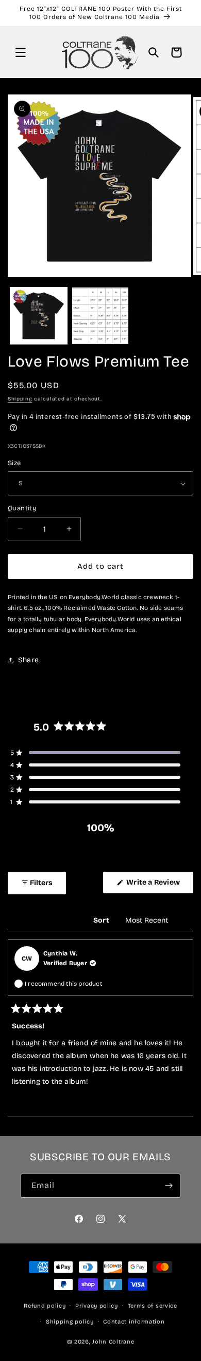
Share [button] (28, 660)
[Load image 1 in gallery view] (38, 315)
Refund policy (44, 1305)
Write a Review (159, 885)
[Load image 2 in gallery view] (100, 315)
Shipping (20, 399)
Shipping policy (70, 1321)
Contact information (133, 1321)
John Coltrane (113, 1341)
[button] (20, 52)
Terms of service (152, 1305)
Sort (102, 920)
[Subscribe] (168, 1186)
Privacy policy (96, 1305)
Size (14, 463)
